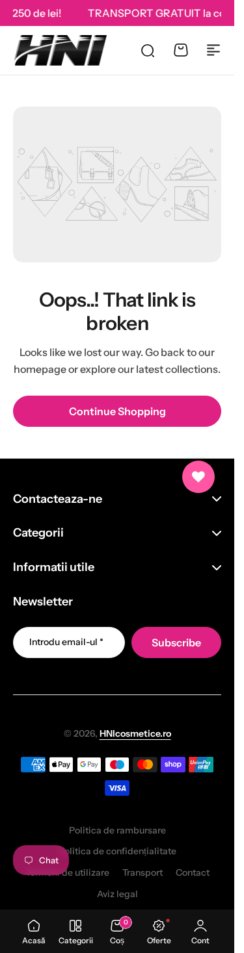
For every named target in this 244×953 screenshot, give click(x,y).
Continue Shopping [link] (117, 411)
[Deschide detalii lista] (198, 477)
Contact (193, 872)
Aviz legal (117, 894)
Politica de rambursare (117, 830)
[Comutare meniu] (213, 50)
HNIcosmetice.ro (135, 733)
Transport (142, 872)
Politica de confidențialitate (117, 851)
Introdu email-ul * (66, 642)
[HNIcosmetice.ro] (60, 50)
